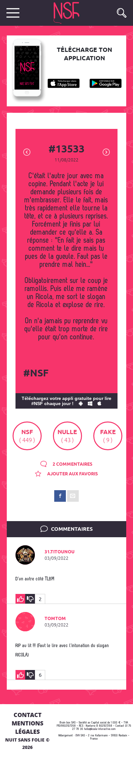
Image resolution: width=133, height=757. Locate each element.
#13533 (66, 149)
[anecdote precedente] (26, 151)
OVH (78, 735)
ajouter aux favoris (72, 474)
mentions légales (27, 727)
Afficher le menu (13, 13)
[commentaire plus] (20, 599)
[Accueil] (72, 13)
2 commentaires (72, 464)
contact (28, 715)
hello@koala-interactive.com (100, 729)
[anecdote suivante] (106, 151)
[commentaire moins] (30, 599)
